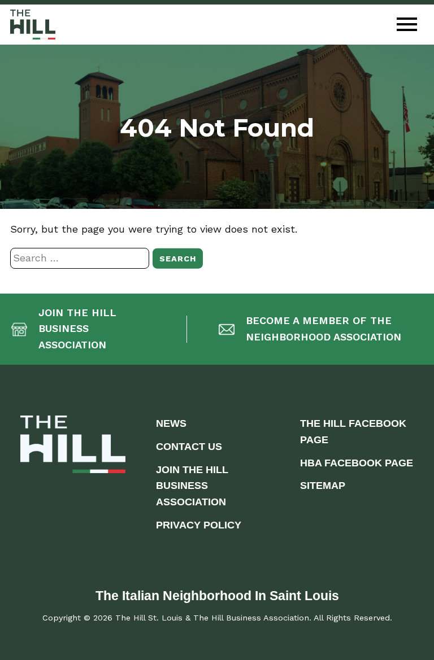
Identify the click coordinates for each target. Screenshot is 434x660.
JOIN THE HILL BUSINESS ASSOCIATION (192, 486)
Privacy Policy (198, 525)
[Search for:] (81, 258)
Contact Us (189, 446)
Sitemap (322, 485)
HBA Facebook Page (356, 463)
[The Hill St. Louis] (32, 25)
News (171, 423)
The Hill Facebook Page (353, 431)
